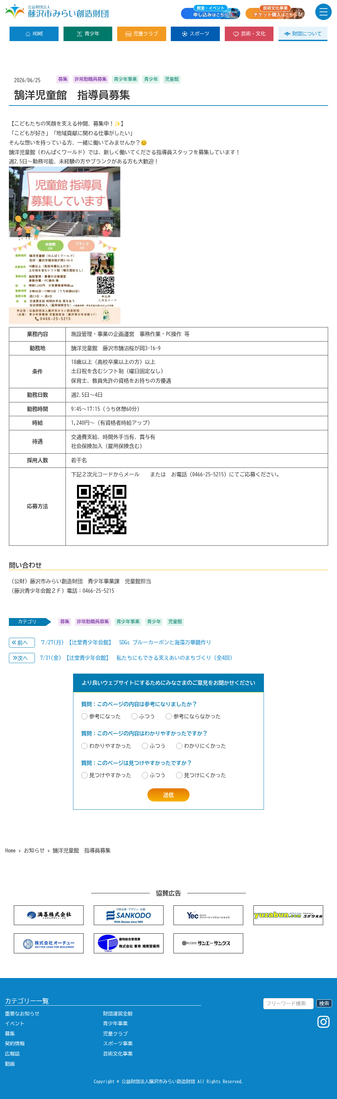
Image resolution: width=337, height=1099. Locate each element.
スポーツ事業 (118, 1043)
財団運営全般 (118, 1013)
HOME (38, 33)
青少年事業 (115, 1023)
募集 (10, 1033)
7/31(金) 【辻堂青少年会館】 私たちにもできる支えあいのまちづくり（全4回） (137, 657)
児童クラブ (145, 33)
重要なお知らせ (22, 1013)
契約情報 (15, 1043)
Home (10, 850)
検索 (324, 1003)
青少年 (92, 33)
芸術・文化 (253, 33)
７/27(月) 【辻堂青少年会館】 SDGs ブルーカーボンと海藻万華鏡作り (125, 642)
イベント (15, 1023)
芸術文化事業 (118, 1053)
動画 (10, 1064)
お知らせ (34, 850)
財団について (307, 33)
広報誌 (12, 1053)
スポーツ (199, 33)
